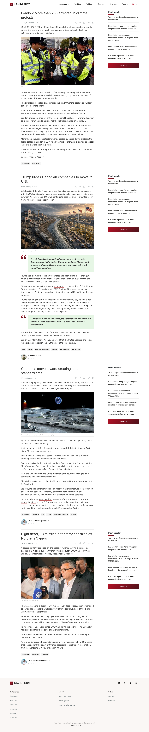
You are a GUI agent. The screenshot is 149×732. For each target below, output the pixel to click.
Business (54, 349)
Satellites (73, 514)
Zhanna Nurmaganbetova (39, 521)
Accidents (35, 654)
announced (59, 286)
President (77, 4)
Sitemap (111, 696)
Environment (36, 163)
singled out (37, 300)
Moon (33, 502)
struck (24, 502)
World (12, 713)
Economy (101, 4)
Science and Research (61, 514)
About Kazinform (65, 696)
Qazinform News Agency (50, 388)
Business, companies (42, 349)
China (49, 514)
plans (83, 340)
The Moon (35, 514)
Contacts (111, 701)
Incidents (45, 654)
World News (26, 163)
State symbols (64, 701)
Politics (13, 700)
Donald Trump (41, 191)
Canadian (62, 191)
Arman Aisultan (34, 355)
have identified (45, 499)
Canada (30, 349)
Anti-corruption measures (68, 705)
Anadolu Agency (36, 157)
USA (23, 349)
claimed (35, 276)
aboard (79, 642)
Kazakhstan (14, 696)
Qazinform (88, 197)
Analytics (113, 4)
